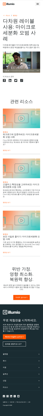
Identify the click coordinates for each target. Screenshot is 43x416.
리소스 (8, 15)
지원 (4, 367)
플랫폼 (5, 354)
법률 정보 (5, 402)
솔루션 (5, 374)
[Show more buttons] (38, 71)
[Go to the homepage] (8, 4)
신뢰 (29, 402)
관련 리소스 (21, 101)
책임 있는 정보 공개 (21, 402)
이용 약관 (12, 402)
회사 (4, 361)
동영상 (15, 15)
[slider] (21, 71)
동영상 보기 (6, 150)
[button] (37, 4)
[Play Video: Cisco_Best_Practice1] (21, 60)
